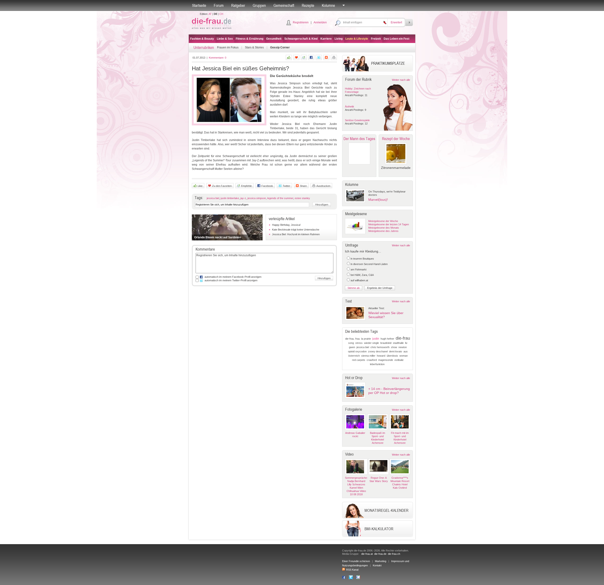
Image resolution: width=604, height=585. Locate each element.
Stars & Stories (254, 47)
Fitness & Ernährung (249, 38)
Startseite (199, 5)
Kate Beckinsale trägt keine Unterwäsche (295, 229)
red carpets (358, 360)
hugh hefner (387, 338)
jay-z (243, 198)
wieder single (371, 343)
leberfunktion (377, 364)
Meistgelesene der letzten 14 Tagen (388, 224)
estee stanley (302, 198)
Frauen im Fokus (228, 47)
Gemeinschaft (283, 5)
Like (200, 185)
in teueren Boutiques (362, 258)
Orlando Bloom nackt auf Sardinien (217, 237)
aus (405, 351)
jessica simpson (256, 198)
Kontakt (377, 565)
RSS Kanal (352, 569)
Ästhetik (349, 106)
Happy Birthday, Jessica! (286, 224)
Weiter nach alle (401, 79)
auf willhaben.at (359, 280)
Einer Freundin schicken (356, 561)
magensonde (385, 360)
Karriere (326, 38)
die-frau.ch (394, 553)
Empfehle (246, 185)
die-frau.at (367, 553)
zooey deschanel (378, 351)
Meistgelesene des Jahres (383, 231)
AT (210, 14)
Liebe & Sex (225, 38)
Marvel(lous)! (378, 199)
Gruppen (259, 5)
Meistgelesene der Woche (383, 221)
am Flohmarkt (358, 269)
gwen (352, 347)
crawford (372, 360)
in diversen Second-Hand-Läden (369, 264)
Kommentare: (217, 57)
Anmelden (320, 22)
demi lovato (395, 351)
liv (406, 343)
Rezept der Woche (396, 138)
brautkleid (385, 343)
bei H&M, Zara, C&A (362, 274)
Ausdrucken (323, 185)
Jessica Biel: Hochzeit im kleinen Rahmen (296, 234)
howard (381, 355)
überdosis (392, 355)
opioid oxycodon (357, 351)
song (351, 343)
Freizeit (376, 38)
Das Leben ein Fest (396, 38)
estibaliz (399, 360)
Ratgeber (238, 5)
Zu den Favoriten (222, 185)
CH (221, 14)
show (394, 347)
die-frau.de (380, 553)
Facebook (267, 185)
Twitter (286, 185)
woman (403, 355)
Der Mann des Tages (359, 138)
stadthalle (398, 343)
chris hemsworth (380, 347)
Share (303, 185)
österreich (354, 355)
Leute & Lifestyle (356, 38)
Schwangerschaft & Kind (301, 38)
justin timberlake (230, 198)
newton (402, 347)
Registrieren (301, 22)
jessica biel (213, 198)
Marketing (380, 561)
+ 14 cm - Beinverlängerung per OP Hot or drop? (389, 391)
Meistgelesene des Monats (383, 227)
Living (339, 38)
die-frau (403, 338)
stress (359, 343)
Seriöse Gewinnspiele (357, 120)
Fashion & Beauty (202, 38)
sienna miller (368, 355)
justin (375, 338)
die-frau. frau (352, 338)
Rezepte (308, 5)
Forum (219, 5)
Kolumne (328, 5)
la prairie (366, 338)
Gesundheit (273, 38)
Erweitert (396, 22)
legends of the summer (280, 198)
